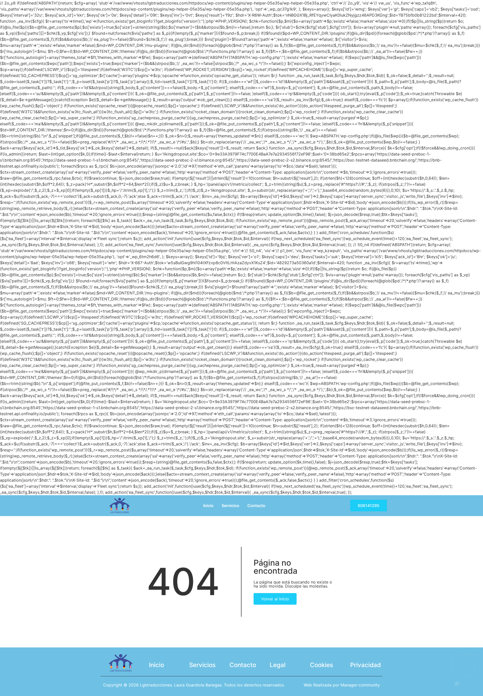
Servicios (230, 505)
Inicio (208, 505)
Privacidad (365, 665)
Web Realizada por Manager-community (342, 684)
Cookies (321, 665)
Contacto (256, 505)
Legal (278, 665)
